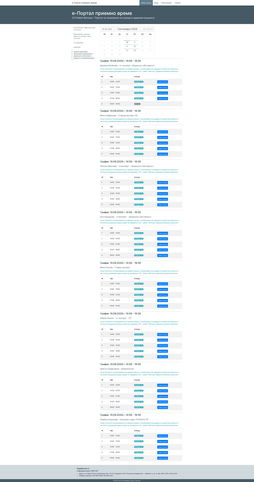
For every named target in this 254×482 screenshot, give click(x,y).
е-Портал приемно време (84, 3)
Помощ (177, 3)
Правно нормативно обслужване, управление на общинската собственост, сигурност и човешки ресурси (84, 55)
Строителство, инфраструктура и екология (84, 29)
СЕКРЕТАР (77, 47)
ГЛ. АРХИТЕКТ (78, 43)
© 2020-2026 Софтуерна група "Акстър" (127, 480)
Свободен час (139, 81)
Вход (156, 3)
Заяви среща (146, 3)
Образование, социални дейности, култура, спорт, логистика (82, 36)
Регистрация (166, 3)
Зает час (137, 104)
